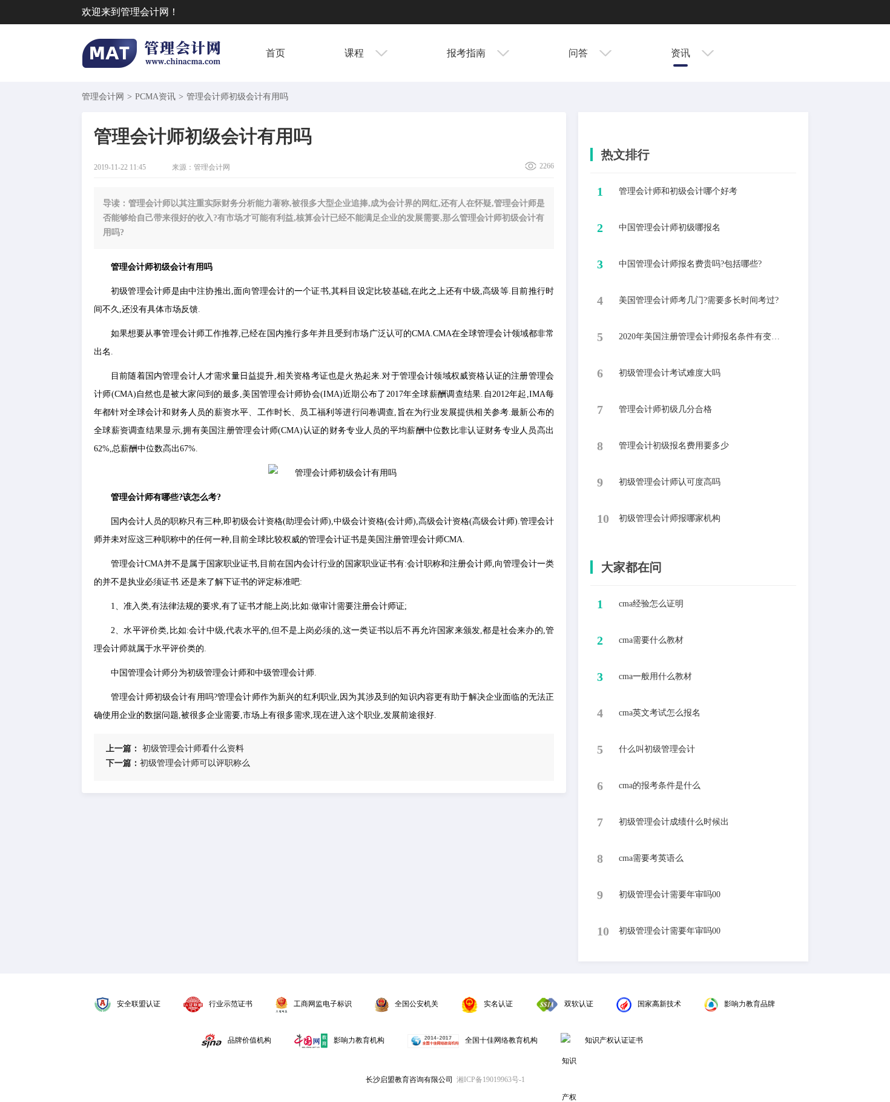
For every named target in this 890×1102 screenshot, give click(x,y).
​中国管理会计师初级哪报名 (669, 227)
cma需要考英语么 (651, 858)
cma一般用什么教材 (655, 676)
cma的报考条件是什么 (659, 785)
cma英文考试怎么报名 (659, 712)
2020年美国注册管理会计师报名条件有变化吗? (702, 336)
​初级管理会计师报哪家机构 (669, 518)
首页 (275, 53)
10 (603, 518)
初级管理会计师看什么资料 (175, 748)
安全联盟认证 (138, 1004)
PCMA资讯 (155, 96)
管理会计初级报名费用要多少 (674, 445)
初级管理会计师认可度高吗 (669, 481)
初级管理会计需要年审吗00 (669, 894)
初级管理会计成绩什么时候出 (674, 821)
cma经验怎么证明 (651, 603)
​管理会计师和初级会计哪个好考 (678, 191)
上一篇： (123, 748)
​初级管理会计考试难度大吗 (669, 372)
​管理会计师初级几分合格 (665, 409)
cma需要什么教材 (651, 640)
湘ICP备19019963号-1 (491, 1079)
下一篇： (123, 763)
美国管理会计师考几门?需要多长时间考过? (699, 300)
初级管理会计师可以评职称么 (178, 763)
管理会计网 (103, 96)
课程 (355, 53)
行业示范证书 (230, 1004)
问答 (579, 53)
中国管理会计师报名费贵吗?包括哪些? (690, 263)
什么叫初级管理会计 (657, 749)
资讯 (682, 53)
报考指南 (467, 53)
